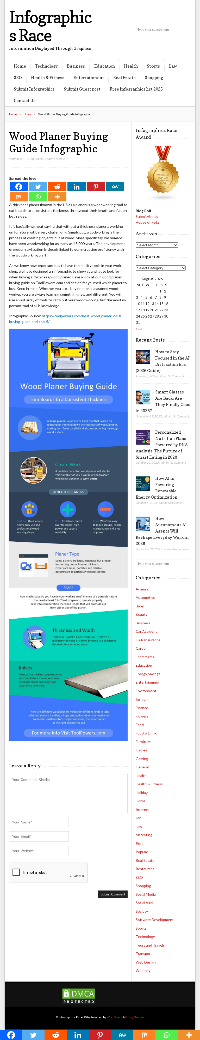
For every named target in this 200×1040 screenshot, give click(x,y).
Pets (139, 843)
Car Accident (146, 631)
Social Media (146, 894)
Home (20, 66)
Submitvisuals (147, 216)
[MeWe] (115, 186)
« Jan (139, 328)
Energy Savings (148, 674)
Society (142, 911)
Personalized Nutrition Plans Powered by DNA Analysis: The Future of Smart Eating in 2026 (162, 444)
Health (131, 66)
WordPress (114, 1017)
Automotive (145, 597)
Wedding (143, 970)
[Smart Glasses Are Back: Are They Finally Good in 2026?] (143, 397)
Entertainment (88, 77)
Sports (153, 66)
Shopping (154, 77)
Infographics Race (50, 26)
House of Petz (147, 222)
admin (39, 159)
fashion (142, 699)
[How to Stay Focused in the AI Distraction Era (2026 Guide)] (143, 357)
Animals (142, 589)
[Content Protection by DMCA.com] (79, 1003)
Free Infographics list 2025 (136, 89)
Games (141, 750)
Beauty (141, 614)
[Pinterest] (96, 186)
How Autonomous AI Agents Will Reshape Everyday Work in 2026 (162, 531)
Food (140, 724)
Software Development (155, 919)
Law (173, 66)
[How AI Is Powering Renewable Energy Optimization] (143, 483)
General (142, 767)
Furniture (143, 741)
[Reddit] (57, 186)
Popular (142, 852)
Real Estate (124, 77)
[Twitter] (38, 186)
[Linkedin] (76, 186)
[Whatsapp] (38, 196)
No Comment (176, 376)
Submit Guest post (82, 89)
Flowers (142, 716)
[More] (57, 196)
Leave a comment (56, 159)
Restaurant (145, 868)
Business (76, 66)
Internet (143, 809)
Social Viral (144, 902)
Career (141, 648)
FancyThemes (135, 1017)
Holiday (142, 792)
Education (104, 66)
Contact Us (24, 100)
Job (138, 818)
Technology (46, 66)
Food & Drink (146, 733)
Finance (142, 708)
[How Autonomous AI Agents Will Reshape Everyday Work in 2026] (143, 524)
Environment (146, 691)
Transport (144, 953)
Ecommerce (145, 657)
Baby (140, 606)
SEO (18, 77)
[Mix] (19, 196)
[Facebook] (19, 186)
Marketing (144, 835)
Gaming (142, 758)
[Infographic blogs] (163, 200)
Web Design (146, 962)
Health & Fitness (47, 77)
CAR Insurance (148, 640)
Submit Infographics (34, 89)
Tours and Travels (150, 945)
